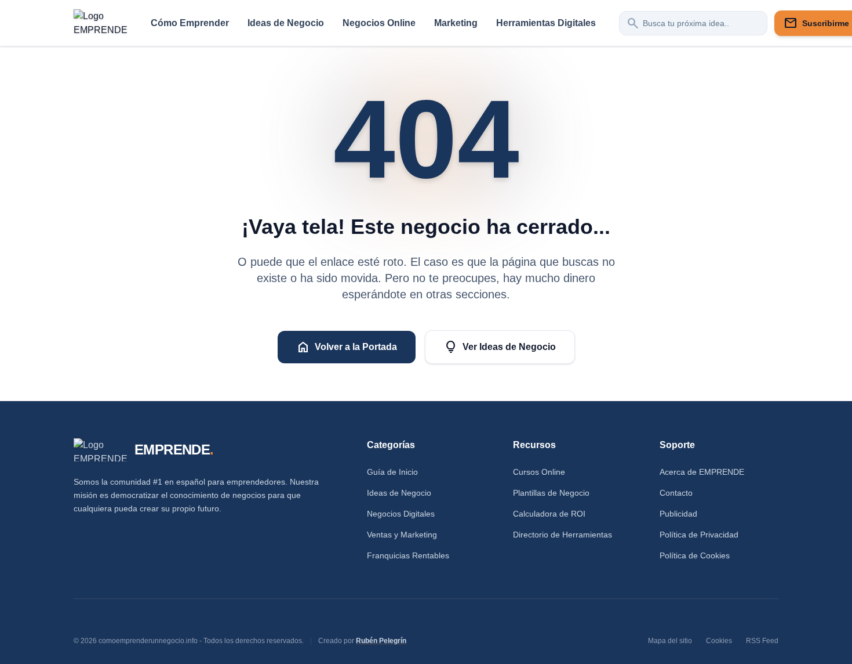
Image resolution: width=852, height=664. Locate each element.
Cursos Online (539, 472)
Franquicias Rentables (408, 555)
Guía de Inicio (392, 472)
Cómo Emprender (190, 23)
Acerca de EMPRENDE (702, 472)
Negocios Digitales (401, 513)
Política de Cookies (695, 555)
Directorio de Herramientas (562, 534)
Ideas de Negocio (285, 23)
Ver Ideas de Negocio (500, 347)
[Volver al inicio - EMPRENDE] (101, 23)
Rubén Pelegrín (381, 641)
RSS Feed (762, 641)
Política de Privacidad (699, 534)
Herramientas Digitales (546, 23)
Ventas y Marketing (402, 534)
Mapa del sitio (670, 641)
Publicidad (678, 513)
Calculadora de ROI (549, 513)
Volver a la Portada (346, 347)
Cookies (719, 641)
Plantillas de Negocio (551, 492)
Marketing (456, 23)
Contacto (676, 492)
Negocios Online (379, 23)
